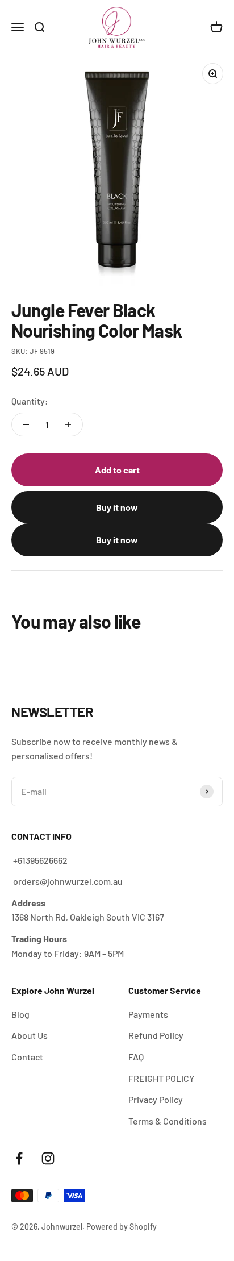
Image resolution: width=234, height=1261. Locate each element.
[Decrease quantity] (26, 424)
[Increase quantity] (68, 424)
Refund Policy (155, 1035)
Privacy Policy (155, 1099)
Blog (20, 1014)
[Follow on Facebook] (19, 1158)
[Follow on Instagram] (48, 1158)
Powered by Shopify (121, 1226)
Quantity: (29, 401)
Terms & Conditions (167, 1121)
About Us (29, 1035)
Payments (148, 1014)
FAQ (136, 1056)
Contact (27, 1056)
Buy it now (117, 507)
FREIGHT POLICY (161, 1078)
